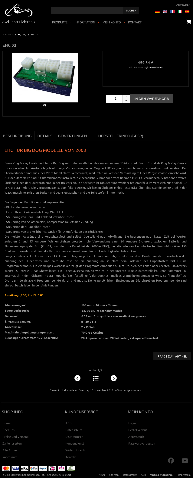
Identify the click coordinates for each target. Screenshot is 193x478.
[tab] (92, 133)
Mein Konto (112, 22)
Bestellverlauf (137, 430)
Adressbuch (136, 436)
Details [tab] (44, 135)
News (102, 474)
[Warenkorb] (188, 21)
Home (6, 423)
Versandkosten (155, 67)
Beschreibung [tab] (17, 135)
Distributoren (74, 436)
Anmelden (183, 4)
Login (132, 423)
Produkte (59, 22)
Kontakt (135, 22)
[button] (126, 97)
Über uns (8, 430)
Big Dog (22, 34)
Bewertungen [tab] (72, 135)
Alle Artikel (10, 450)
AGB (68, 423)
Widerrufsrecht (75, 450)
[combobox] (87, 10)
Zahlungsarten (12, 443)
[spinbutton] (118, 99)
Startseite (7, 34)
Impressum (9, 457)
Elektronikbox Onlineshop (25, 474)
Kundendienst (74, 443)
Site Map (114, 474)
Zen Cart (66, 474)
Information (85, 22)
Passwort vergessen (141, 443)
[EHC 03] (45, 103)
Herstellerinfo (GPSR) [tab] (120, 135)
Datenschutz (73, 430)
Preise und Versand (15, 436)
